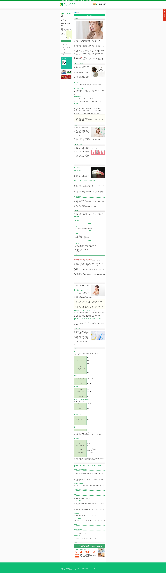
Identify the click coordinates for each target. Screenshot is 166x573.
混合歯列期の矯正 (63, 569)
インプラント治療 (76, 568)
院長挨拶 (73, 8)
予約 (101, 8)
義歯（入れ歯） (65, 44)
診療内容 (64, 8)
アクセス (92, 8)
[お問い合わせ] (89, 557)
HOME (75, 12)
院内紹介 (83, 8)
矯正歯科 (64, 52)
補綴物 (62, 568)
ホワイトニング (65, 49)
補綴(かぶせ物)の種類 (66, 47)
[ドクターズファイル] (66, 73)
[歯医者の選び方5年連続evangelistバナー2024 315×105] (66, 78)
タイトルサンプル (68, 4)
